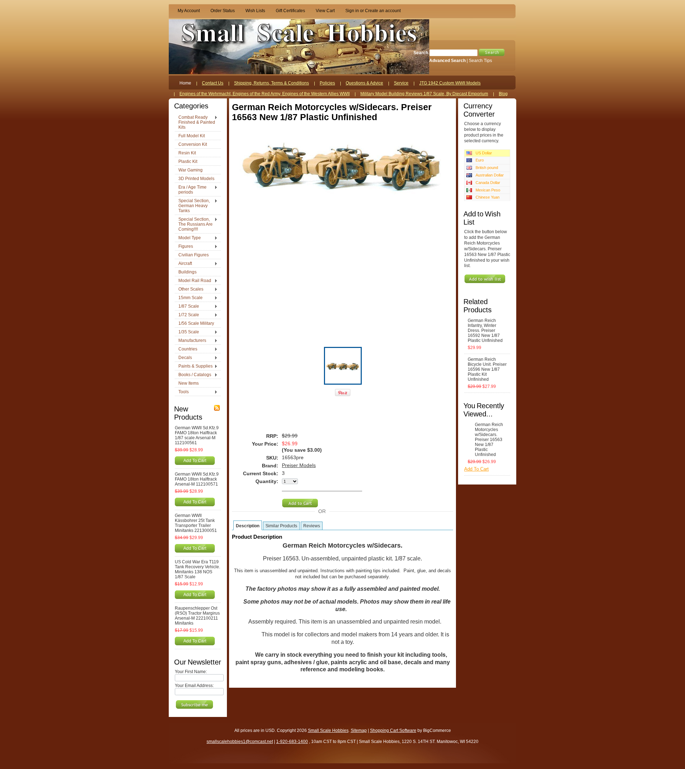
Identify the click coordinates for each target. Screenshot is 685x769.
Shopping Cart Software (393, 730)
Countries (186, 349)
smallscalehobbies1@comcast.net (240, 741)
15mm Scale (189, 298)
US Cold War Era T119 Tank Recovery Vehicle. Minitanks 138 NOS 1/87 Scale (197, 569)
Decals (183, 358)
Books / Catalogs (193, 375)
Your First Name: (191, 671)
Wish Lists (255, 10)
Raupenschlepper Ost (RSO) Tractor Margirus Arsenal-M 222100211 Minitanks (197, 616)
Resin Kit (187, 152)
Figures (184, 247)
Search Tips (480, 60)
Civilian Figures (193, 254)
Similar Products (281, 525)
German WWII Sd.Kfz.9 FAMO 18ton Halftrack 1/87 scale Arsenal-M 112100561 (197, 435)
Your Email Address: (194, 685)
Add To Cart (194, 460)
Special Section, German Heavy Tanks (192, 205)
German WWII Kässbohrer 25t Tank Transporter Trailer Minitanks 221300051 (196, 523)
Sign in (352, 10)
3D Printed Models (196, 178)
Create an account (383, 10)
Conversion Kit (192, 144)
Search (420, 52)
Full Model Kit (191, 135)
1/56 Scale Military (196, 323)
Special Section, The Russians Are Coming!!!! (194, 224)
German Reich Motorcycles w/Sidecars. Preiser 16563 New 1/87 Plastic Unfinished (489, 439)
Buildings (187, 272)
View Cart (325, 10)
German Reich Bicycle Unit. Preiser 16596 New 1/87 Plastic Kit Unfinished (487, 369)
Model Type (188, 238)
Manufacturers (190, 341)
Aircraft (183, 264)
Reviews (311, 525)
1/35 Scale (187, 332)
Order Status (222, 10)
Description (247, 525)
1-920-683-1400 (292, 741)
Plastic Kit (187, 161)
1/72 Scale (187, 315)
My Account (189, 10)
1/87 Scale (187, 306)
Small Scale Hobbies (328, 730)
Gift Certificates (290, 10)
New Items (188, 383)
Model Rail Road (193, 281)
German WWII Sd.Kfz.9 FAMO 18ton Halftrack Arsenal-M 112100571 (197, 479)
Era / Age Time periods (191, 190)
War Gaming (190, 170)
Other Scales (189, 289)
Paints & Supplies (194, 366)
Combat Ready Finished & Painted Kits (195, 122)
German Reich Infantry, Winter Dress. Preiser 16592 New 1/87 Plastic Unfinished (485, 330)
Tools (182, 392)
